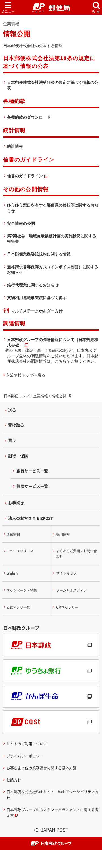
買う (12, 440)
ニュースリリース (19, 551)
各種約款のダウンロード (29, 117)
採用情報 (63, 534)
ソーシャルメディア (71, 590)
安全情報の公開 (21, 223)
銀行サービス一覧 (32, 470)
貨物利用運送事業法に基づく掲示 (37, 297)
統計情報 (15, 146)
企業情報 (40, 396)
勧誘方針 (14, 779)
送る (12, 410)
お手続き (16, 503)
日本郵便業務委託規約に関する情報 (39, 254)
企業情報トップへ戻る (25, 375)
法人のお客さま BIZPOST (30, 518)
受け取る (16, 425)
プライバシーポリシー (25, 755)
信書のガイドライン (25, 176)
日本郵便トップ (16, 396)
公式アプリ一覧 (18, 607)
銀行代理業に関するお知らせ (33, 285)
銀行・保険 (18, 455)
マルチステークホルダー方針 (37, 311)
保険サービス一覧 (32, 486)
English (12, 573)
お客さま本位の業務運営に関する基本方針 (41, 767)
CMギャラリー (67, 607)
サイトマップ (66, 573)
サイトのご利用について (27, 743)
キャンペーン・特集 (21, 590)
